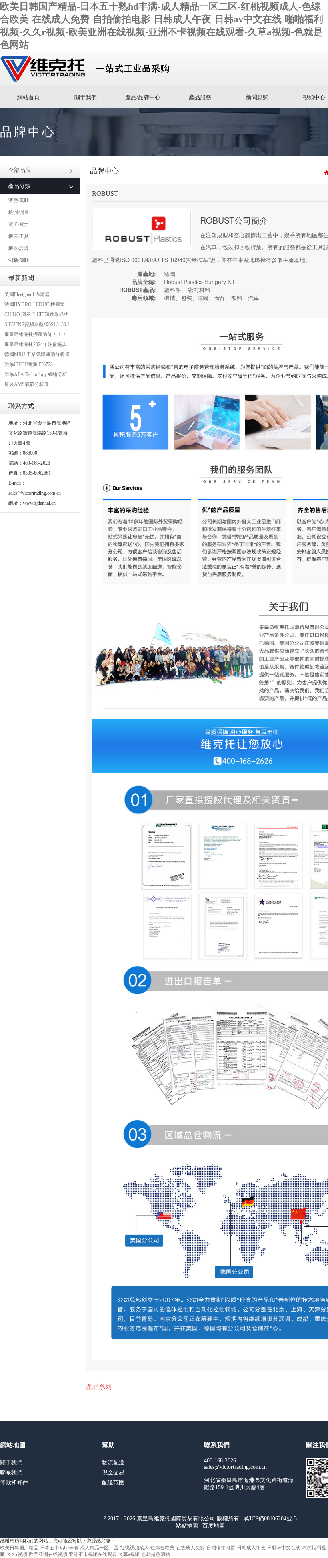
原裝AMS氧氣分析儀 (26, 384)
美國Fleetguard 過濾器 (27, 294)
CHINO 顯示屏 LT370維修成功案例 (41, 314)
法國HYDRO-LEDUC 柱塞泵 (34, 304)
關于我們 (85, 97)
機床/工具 (18, 236)
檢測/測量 (18, 212)
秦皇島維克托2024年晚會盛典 (35, 344)
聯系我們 (11, 1473)
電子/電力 (18, 224)
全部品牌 (19, 170)
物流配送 (113, 1463)
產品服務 (200, 97)
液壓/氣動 (18, 200)
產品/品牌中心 (142, 97)
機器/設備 (18, 248)
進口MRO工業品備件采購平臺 (87, 69)
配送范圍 (113, 1483)
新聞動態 (257, 97)
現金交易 (113, 1473)
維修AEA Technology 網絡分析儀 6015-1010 (49, 374)
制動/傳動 (18, 260)
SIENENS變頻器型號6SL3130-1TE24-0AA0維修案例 (58, 324)
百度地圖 (213, 1526)
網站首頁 (28, 97)
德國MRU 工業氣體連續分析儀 (37, 354)
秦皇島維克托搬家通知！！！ (35, 334)
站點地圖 (187, 1526)
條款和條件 (14, 1483)
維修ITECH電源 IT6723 (28, 364)
